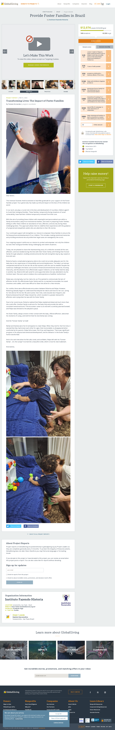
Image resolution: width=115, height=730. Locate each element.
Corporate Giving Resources (98, 707)
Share (66, 91)
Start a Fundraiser (96, 185)
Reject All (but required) (58, 718)
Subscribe (74, 675)
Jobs (69, 707)
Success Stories (94, 712)
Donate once (87, 47)
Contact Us (71, 712)
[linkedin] (105, 692)
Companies (75, 4)
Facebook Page (18, 608)
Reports (29, 91)
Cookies (93, 726)
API (107, 726)
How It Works (72, 704)
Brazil (58, 12)
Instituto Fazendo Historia (58, 20)
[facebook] (90, 692)
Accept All (58, 714)
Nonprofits (67, 4)
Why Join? (28, 707)
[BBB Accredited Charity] (96, 720)
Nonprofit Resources (96, 704)
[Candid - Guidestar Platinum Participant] (88, 720)
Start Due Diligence (31, 704)
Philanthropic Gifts (9, 707)
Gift (99, 4)
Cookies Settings (58, 722)
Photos (47, 91)
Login (108, 4)
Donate (29, 4)
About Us (73, 701)
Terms (98, 726)
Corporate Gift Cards (53, 709)
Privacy (88, 726)
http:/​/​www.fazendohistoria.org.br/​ (23, 607)
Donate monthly (104, 47)
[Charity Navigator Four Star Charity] (82, 720)
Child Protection (47, 12)
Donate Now (96, 41)
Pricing (103, 726)
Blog (90, 4)
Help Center (75, 692)
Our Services (50, 704)
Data (110, 726)
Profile (16, 610)
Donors (6, 701)
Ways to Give (7, 704)
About (59, 4)
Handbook (28, 709)
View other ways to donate (103, 134)
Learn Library (97, 701)
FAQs (69, 709)
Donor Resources (95, 709)
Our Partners (50, 707)
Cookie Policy (19, 719)
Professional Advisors (10, 709)
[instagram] (97, 692)
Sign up (19, 582)
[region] (36, 718)
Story (11, 91)
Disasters (84, 4)
